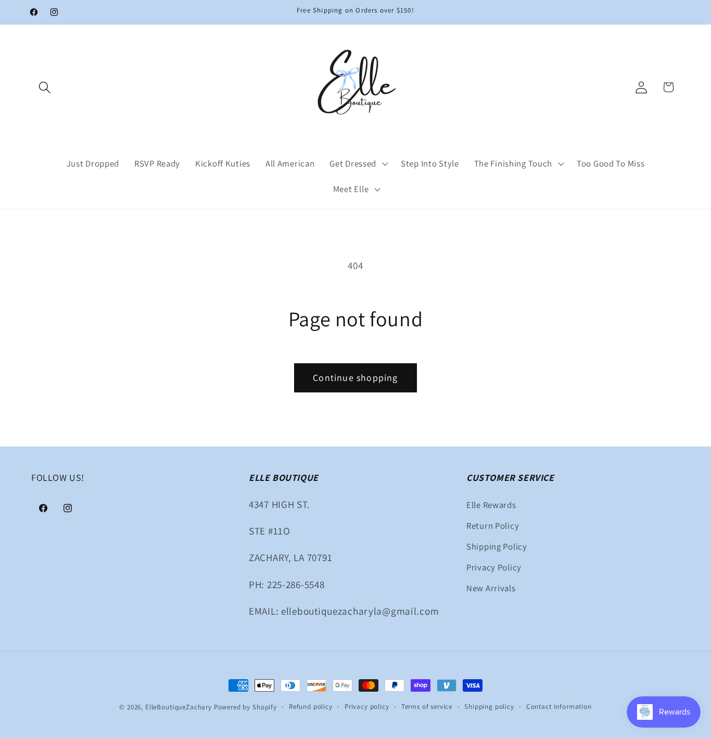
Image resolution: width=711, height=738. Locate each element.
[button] (45, 87)
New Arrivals (491, 588)
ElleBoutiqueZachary (178, 707)
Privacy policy (367, 706)
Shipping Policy (496, 546)
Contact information (559, 706)
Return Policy (492, 525)
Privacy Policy (494, 567)
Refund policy (311, 706)
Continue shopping (355, 378)
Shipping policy (489, 706)
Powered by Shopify (245, 707)
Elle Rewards (491, 505)
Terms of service (426, 706)
